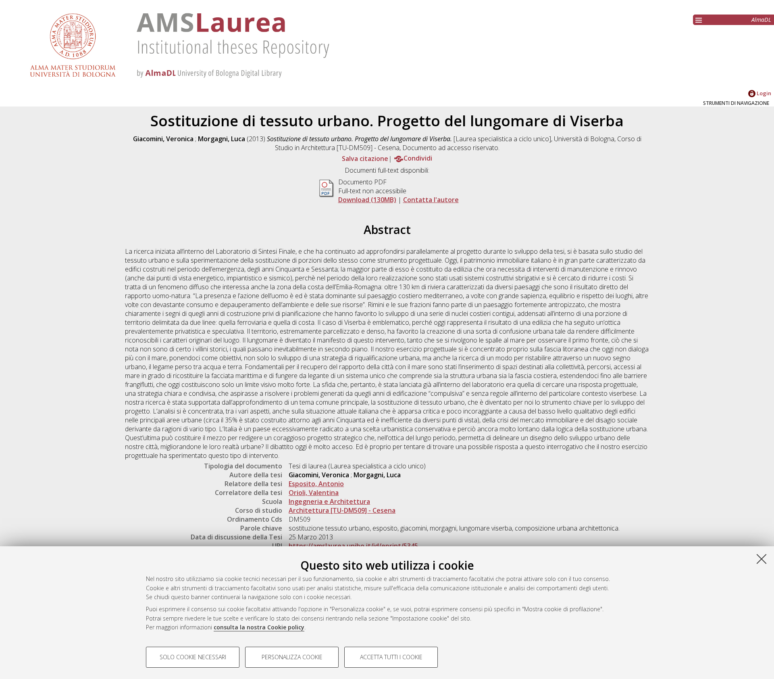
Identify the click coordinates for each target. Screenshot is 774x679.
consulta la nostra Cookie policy (259, 627)
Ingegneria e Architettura (329, 501)
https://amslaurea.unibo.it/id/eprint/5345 (353, 545)
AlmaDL (761, 19)
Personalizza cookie (292, 657)
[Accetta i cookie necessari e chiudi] (761, 558)
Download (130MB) (367, 199)
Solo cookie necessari (193, 657)
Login (763, 93)
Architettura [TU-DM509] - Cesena (342, 510)
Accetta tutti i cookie (391, 657)
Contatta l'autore (431, 199)
